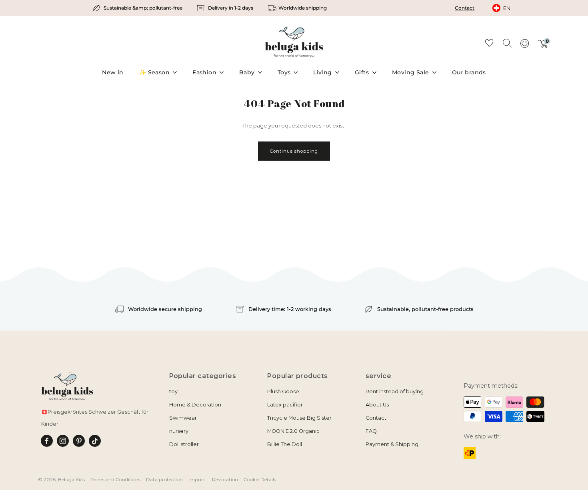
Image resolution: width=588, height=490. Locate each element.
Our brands (469, 72)
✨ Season (154, 72)
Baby (247, 72)
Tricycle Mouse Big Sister (299, 418)
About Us (377, 405)
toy (173, 391)
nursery (178, 431)
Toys (284, 72)
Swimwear (183, 418)
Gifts (362, 72)
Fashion (204, 72)
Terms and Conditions (115, 479)
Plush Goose (283, 391)
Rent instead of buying (395, 391)
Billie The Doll (284, 444)
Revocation (225, 479)
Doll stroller (184, 444)
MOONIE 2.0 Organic (293, 431)
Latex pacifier (285, 405)
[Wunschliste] (489, 44)
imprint (197, 479)
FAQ (371, 431)
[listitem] (138, 8)
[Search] (507, 43)
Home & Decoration (195, 405)
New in (113, 72)
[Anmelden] (524, 46)
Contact (464, 8)
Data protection (164, 479)
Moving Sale (410, 72)
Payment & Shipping (392, 444)
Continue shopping (294, 151)
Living (322, 72)
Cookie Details (260, 479)
